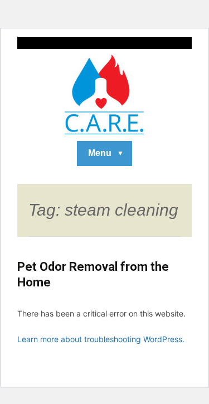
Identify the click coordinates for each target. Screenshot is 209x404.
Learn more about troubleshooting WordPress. (100, 339)
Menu (99, 153)
